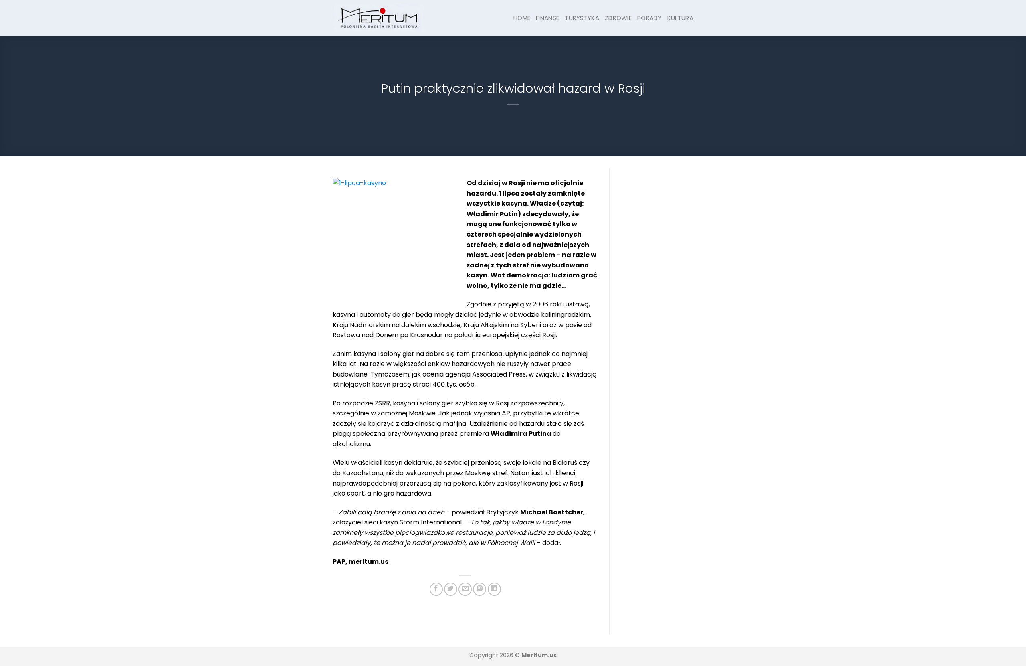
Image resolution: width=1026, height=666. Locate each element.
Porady (649, 18)
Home (521, 18)
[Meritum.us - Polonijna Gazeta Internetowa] (378, 17)
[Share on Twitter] (450, 589)
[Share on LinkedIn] (494, 589)
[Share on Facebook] (436, 589)
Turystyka (582, 18)
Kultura (680, 18)
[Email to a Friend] (465, 589)
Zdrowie (618, 18)
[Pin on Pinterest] (479, 589)
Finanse (547, 18)
